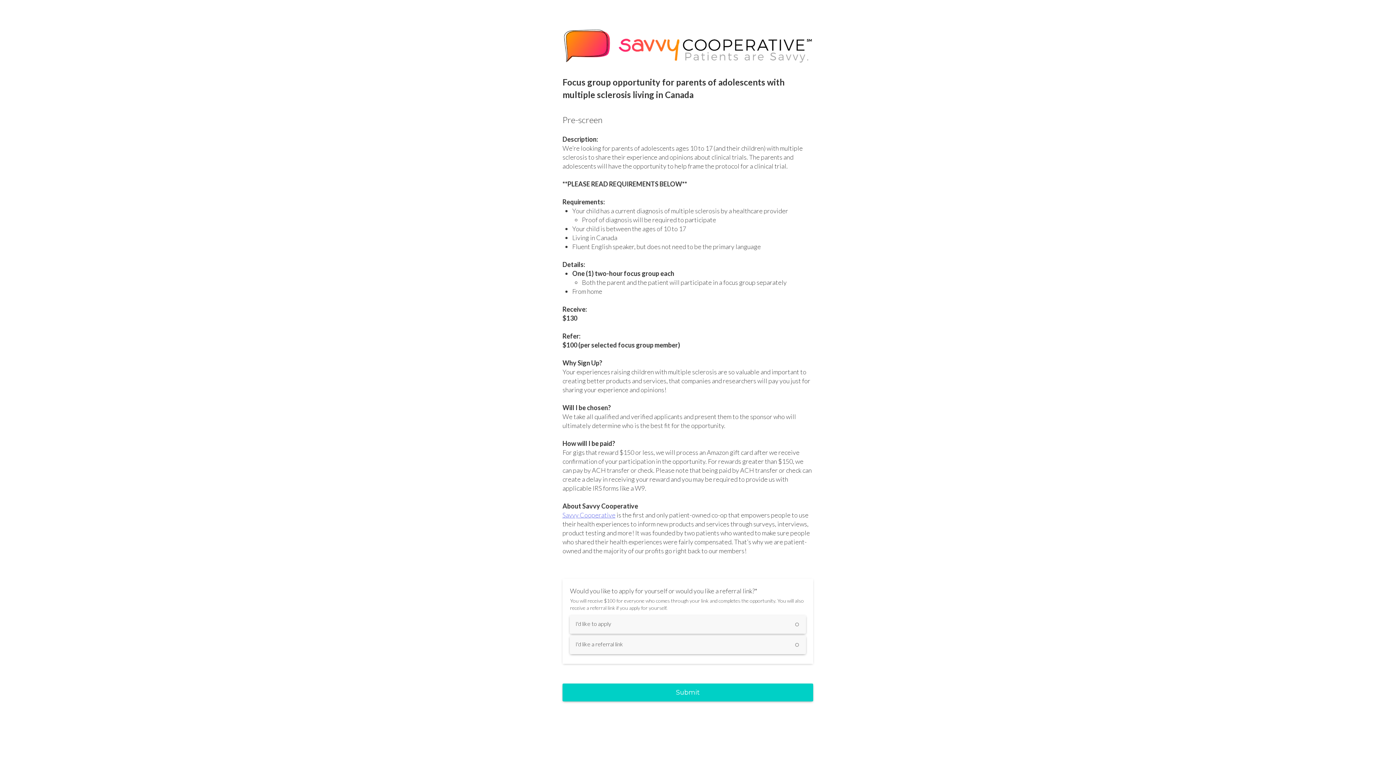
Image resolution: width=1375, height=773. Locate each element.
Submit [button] (688, 692)
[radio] (688, 624)
